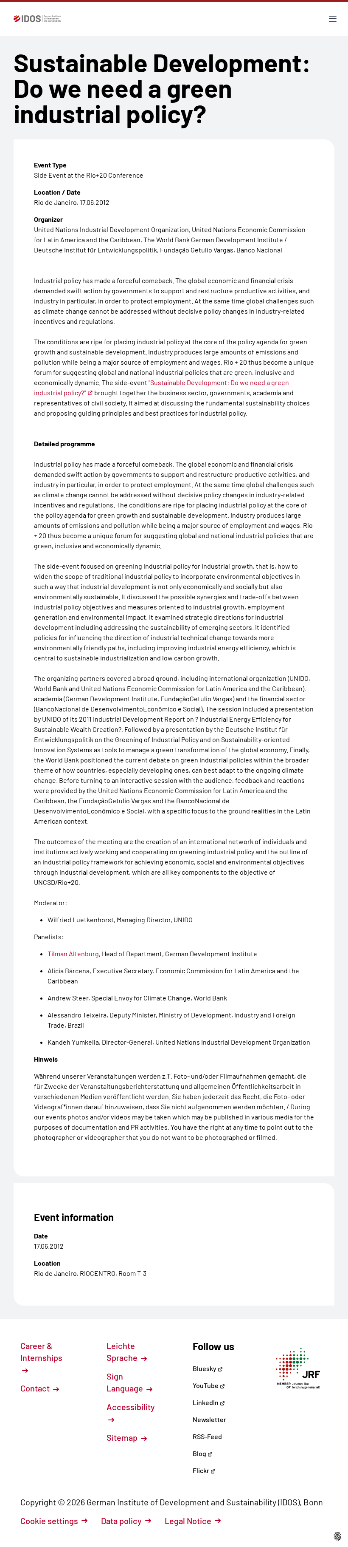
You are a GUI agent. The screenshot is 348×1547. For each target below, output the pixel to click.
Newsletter (209, 1419)
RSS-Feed (207, 1436)
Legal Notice (188, 1521)
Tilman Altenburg (73, 953)
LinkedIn (206, 1402)
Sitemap (123, 1437)
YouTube (206, 1385)
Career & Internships (41, 1351)
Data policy (121, 1521)
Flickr (201, 1470)
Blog (200, 1453)
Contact (35, 1388)
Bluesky (205, 1368)
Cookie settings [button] (49, 1521)
